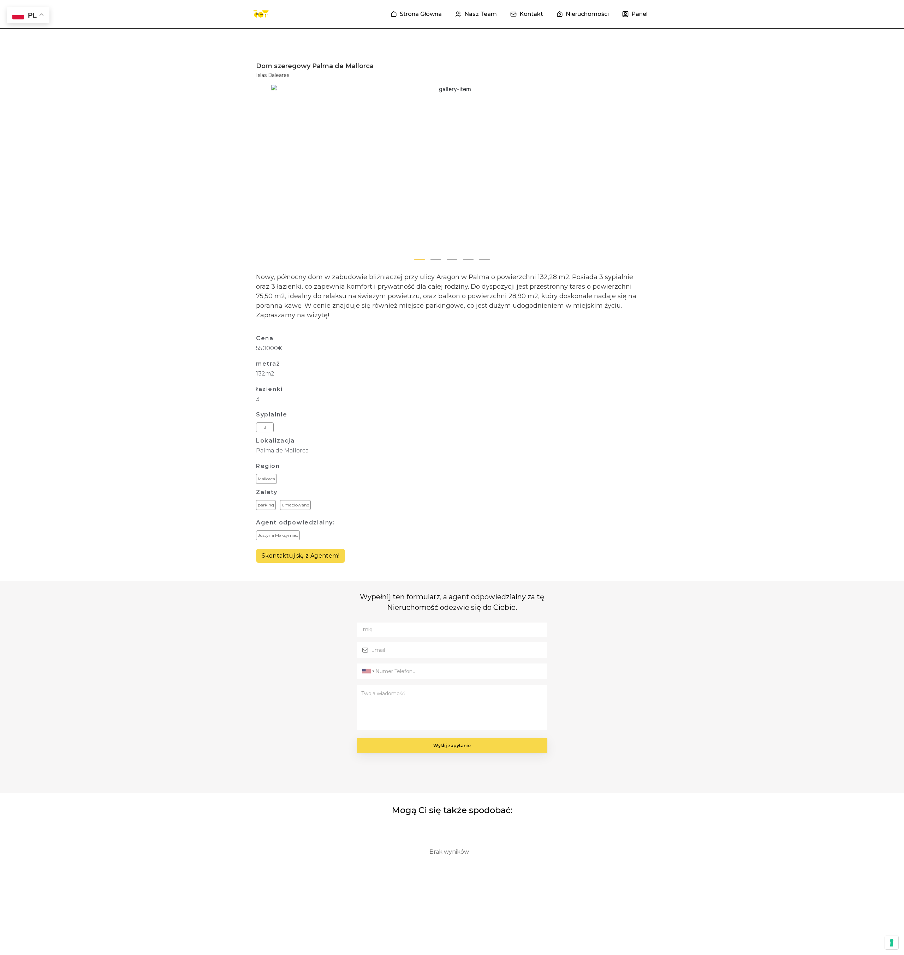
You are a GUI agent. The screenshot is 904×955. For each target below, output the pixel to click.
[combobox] (367, 671)
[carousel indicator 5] (484, 259)
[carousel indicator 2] (436, 259)
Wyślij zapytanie (452, 745)
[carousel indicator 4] (468, 259)
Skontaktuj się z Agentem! (300, 555)
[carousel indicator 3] (452, 259)
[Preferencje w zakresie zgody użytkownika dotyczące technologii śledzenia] (891, 942)
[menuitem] (416, 14)
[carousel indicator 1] (419, 259)
